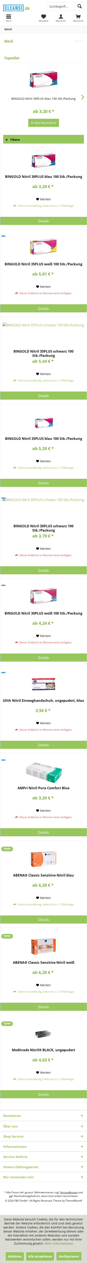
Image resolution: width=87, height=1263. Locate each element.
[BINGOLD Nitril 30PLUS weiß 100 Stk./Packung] (43, 597)
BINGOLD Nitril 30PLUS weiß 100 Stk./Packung (43, 613)
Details (43, 221)
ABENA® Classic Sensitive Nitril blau (43, 875)
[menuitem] (78, 18)
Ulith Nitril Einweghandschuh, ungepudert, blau (43, 700)
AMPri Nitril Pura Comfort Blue (43, 788)
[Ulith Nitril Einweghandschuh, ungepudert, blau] (43, 684)
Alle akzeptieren (40, 1256)
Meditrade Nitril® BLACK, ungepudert (43, 1050)
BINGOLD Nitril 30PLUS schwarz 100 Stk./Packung (43, 528)
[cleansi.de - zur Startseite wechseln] (21, 6)
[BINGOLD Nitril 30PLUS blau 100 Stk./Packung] (43, 79)
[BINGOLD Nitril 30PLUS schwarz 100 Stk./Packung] (43, 510)
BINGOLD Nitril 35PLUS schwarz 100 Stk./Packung (43, 353)
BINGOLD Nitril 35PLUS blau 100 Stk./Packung (43, 438)
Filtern (15, 140)
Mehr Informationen (59, 1243)
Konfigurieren (69, 1256)
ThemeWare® (73, 1200)
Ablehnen (15, 1256)
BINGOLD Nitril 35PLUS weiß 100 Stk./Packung (43, 264)
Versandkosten (69, 1192)
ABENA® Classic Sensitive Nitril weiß (43, 962)
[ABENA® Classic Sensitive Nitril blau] (43, 859)
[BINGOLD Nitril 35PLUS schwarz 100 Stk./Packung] (43, 335)
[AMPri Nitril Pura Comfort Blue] (43, 772)
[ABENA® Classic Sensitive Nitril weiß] (43, 946)
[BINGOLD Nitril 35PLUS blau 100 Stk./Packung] (43, 422)
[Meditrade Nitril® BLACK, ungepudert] (43, 1034)
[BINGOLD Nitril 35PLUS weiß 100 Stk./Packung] (43, 248)
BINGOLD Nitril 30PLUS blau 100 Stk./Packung (43, 99)
